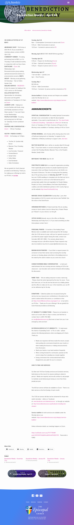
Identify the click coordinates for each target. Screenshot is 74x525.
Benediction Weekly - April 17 (22, 474)
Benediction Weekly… (45, 6)
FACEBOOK (20, 86)
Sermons (33, 502)
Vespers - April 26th (51, 474)
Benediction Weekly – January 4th (35, 458)
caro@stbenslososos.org (40, 319)
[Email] (41, 496)
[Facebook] (33, 496)
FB (55, 47)
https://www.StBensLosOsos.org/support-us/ (46, 301)
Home (26, 6)
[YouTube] (37, 496)
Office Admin (27, 30)
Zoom (16, 66)
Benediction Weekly (46, 30)
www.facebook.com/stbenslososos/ (44, 401)
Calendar (39, 502)
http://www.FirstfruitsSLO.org (49, 189)
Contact (46, 502)
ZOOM (6, 136)
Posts (30, 6)
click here (64, 139)
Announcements (35, 6)
